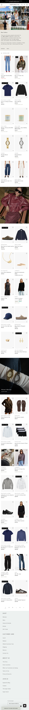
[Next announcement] (26, 1)
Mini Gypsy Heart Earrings (21, 351)
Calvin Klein (18, 441)
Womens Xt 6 (4, 520)
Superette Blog (6, 682)
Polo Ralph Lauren (5, 324)
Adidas (16, 598)
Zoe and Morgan (19, 350)
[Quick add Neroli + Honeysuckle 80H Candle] (13, 123)
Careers (4, 685)
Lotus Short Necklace (6, 272)
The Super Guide (7, 688)
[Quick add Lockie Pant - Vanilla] (13, 465)
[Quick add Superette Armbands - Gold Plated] (27, 268)
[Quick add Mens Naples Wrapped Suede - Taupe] (27, 322)
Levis (16, 572)
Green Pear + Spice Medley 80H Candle (21, 128)
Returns (4, 650)
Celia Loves (3, 126)
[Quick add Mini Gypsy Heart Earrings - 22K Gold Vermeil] (27, 347)
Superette (17, 270)
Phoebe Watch (4, 154)
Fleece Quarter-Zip (5, 417)
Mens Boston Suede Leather (7, 246)
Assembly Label (18, 519)
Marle (16, 296)
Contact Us (5, 653)
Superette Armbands (19, 272)
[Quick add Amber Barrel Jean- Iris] (13, 176)
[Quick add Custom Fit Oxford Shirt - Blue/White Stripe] (13, 439)
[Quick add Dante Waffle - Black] (27, 97)
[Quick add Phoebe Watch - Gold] (13, 150)
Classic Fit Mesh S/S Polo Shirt (7, 102)
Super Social (5, 691)
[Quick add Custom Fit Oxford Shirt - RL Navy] (13, 596)
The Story (5, 661)
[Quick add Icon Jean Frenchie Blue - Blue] (13, 71)
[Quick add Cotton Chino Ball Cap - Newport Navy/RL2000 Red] (13, 322)
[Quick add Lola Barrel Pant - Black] (13, 570)
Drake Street (18, 244)
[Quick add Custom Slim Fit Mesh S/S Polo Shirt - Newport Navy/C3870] (13, 542)
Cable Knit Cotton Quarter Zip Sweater (7, 496)
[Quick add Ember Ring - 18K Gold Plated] (13, 347)
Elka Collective (5, 296)
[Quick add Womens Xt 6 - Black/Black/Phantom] (13, 516)
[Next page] (23, 607)
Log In (4, 637)
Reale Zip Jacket (19, 246)
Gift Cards (5, 629)
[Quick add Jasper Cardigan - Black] (27, 294)
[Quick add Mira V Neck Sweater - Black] (27, 516)
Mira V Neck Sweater (19, 520)
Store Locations (6, 664)
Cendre (3, 153)
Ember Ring (3, 351)
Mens (8, 48)
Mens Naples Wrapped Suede (20, 327)
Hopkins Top (4, 298)
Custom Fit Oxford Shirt (6, 443)
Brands (4, 626)
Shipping (5, 647)
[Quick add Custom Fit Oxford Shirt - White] (27, 491)
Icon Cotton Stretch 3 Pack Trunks (21, 444)
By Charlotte (4, 270)
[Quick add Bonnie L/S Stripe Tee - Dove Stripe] (27, 465)
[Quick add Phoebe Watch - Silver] (27, 150)
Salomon (3, 519)
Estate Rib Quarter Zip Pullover (20, 547)
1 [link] (5, 607)
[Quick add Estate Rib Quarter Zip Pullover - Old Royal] (27, 542)
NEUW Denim (4, 179)
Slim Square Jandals (19, 417)
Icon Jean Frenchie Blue (6, 75)
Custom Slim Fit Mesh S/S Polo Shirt (7, 547)
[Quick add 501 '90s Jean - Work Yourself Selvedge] (27, 570)
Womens (3, 48)
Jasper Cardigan (19, 298)
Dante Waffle (18, 101)
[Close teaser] (21, 706)
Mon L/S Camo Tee (19, 75)
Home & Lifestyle (7, 623)
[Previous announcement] (2, 1)
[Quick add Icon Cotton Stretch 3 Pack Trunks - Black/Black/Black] (27, 439)
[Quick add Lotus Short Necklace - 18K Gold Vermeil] (13, 268)
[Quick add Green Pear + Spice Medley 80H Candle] (27, 123)
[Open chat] (24, 705)
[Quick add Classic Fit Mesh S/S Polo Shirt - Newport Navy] (13, 97)
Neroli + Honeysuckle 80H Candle (7, 128)
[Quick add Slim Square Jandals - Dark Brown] (27, 413)
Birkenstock (4, 244)
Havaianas (17, 415)
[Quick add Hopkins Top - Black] (13, 294)
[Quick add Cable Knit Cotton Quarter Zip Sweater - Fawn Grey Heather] (13, 491)
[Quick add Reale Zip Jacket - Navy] (27, 242)
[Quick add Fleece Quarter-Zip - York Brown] (13, 413)
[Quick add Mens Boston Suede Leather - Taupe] (13, 242)
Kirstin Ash (4, 350)
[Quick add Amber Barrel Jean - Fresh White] (27, 176)
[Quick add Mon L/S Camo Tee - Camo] (27, 71)
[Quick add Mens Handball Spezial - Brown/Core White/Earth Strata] (27, 596)
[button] (22, 4)
